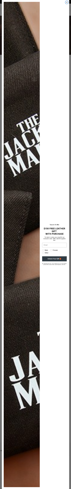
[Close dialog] (66, 2)
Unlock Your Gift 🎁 (54, 259)
